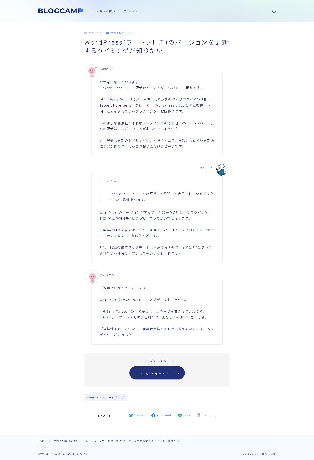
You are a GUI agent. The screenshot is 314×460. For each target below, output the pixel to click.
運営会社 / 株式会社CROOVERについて (62, 454)
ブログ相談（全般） (122, 33)
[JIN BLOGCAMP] (61, 11)
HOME (42, 441)
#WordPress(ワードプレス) (106, 397)
